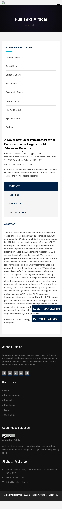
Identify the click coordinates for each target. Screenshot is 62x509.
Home (26, 25)
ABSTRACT (14, 186)
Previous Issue (13, 109)
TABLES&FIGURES (17, 212)
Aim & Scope (12, 66)
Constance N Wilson (13, 153)
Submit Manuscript (46, 308)
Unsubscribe (10, 405)
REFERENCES (15, 203)
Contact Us (9, 415)
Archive (9, 127)
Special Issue (13, 118)
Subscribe (9, 400)
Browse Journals (12, 395)
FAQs (6, 410)
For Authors (12, 83)
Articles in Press (14, 92)
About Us (8, 390)
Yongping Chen (34, 153)
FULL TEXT (14, 195)
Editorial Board (13, 74)
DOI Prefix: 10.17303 (45, 318)
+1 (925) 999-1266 (15, 477)
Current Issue (12, 101)
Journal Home (13, 57)
